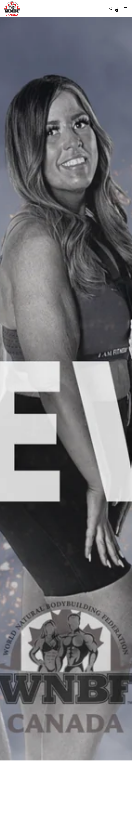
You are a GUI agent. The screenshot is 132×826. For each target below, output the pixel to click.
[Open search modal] (111, 8)
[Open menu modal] (125, 8)
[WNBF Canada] (12, 8)
